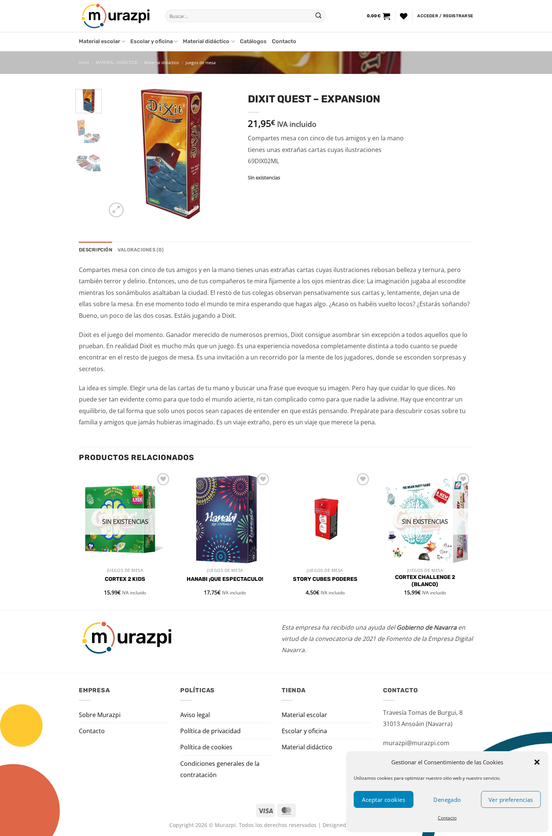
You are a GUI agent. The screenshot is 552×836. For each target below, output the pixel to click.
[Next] (224, 154)
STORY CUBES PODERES (325, 579)
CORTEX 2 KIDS (125, 579)
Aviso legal (195, 715)
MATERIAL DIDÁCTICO (117, 62)
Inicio (84, 62)
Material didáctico (206, 41)
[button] (537, 762)
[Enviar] (318, 16)
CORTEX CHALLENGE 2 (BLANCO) (425, 581)
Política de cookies (206, 747)
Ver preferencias (511, 799)
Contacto (447, 818)
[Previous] (118, 154)
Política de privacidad (210, 731)
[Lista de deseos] (403, 16)
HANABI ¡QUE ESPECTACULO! (225, 579)
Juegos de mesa (201, 62)
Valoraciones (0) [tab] (141, 250)
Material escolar (99, 41)
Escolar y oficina (151, 41)
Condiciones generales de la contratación (219, 769)
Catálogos (253, 41)
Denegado (447, 799)
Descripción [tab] (95, 250)
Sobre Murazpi (100, 715)
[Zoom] (116, 210)
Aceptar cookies (383, 799)
